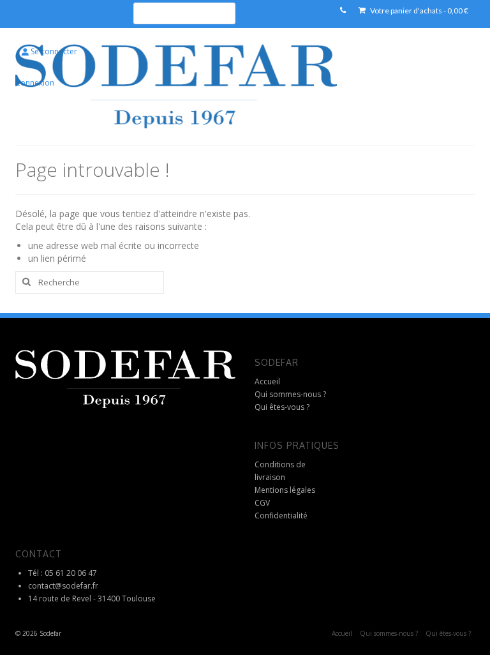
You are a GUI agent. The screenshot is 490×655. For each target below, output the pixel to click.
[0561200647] (343, 11)
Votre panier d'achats (418, 10)
